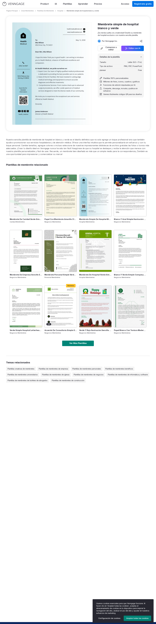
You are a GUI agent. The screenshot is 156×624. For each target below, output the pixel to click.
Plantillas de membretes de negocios (88, 375)
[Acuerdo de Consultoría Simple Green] (60, 306)
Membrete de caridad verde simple (26, 219)
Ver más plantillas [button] (78, 343)
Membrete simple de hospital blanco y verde (95, 219)
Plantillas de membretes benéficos (119, 369)
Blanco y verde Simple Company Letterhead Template (130, 275)
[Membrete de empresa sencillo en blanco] (26, 251)
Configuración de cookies (109, 618)
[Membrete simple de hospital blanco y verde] (95, 195)
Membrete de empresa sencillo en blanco (26, 275)
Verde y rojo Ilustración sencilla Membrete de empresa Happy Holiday (95, 330)
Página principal (12, 11)
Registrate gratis (143, 4)
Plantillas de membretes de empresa (53, 369)
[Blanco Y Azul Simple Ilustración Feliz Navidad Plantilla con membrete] (130, 195)
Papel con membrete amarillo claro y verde (60, 219)
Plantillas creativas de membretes (21, 369)
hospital (60, 11)
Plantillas (67, 4)
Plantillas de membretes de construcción (68, 380)
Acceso (125, 4)
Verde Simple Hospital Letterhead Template (26, 330)
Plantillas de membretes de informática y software (128, 375)
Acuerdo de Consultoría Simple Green (60, 330)
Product (44, 4)
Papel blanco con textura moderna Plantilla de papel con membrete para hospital (130, 330)
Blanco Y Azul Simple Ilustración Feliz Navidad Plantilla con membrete (130, 219)
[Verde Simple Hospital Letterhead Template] (26, 306)
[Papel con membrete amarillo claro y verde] (60, 195)
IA (56, 4)
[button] (109, 48)
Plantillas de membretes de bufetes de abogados (27, 380)
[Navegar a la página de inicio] (13, 4)
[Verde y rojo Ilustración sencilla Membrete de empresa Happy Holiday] (95, 306)
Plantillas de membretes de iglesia (55, 375)
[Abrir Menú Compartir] (141, 41)
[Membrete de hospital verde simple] (95, 251)
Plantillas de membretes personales (86, 369)
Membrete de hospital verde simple (95, 275)
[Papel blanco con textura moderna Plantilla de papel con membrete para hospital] (130, 306)
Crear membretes (27, 11)
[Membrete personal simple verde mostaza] (60, 251)
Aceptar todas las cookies (137, 618)
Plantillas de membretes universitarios (23, 375)
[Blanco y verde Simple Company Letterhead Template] (130, 251)
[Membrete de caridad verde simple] (26, 195)
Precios (98, 4)
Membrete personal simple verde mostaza (60, 275)
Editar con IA (134, 48)
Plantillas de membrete (45, 11)
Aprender (83, 4)
